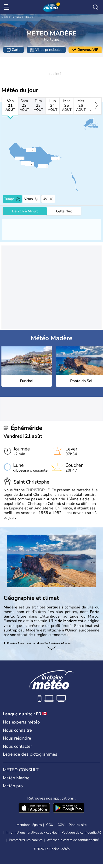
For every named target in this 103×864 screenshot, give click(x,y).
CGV (60, 825)
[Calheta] (14, 158)
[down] (51, 648)
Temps (9, 199)
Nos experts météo (21, 722)
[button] (39, 166)
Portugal (16, 17)
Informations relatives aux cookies (31, 832)
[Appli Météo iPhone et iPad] (34, 808)
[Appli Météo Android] (68, 808)
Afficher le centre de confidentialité (73, 840)
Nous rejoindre (17, 738)
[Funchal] (38, 166)
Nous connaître (17, 730)
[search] (95, 7)
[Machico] (50, 158)
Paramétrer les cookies (26, 840)
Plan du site (77, 825)
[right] (96, 106)
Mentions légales (29, 825)
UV (45, 199)
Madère (29, 17)
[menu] (7, 7)
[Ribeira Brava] (24, 164)
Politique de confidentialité (81, 832)
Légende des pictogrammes (30, 754)
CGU (49, 825)
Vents (28, 199)
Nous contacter (17, 746)
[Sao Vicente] (25, 150)
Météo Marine (16, 778)
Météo (4, 17)
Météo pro (13, 786)
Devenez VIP (87, 49)
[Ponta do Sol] (21, 162)
